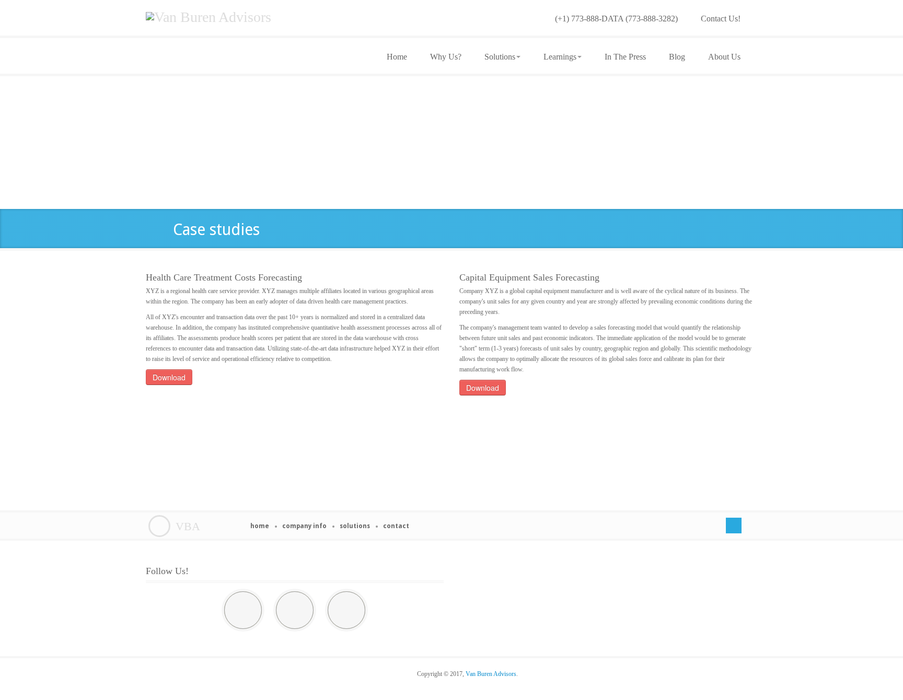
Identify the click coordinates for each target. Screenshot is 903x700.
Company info (304, 526)
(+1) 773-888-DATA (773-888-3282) (616, 18)
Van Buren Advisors (491, 674)
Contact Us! (720, 18)
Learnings (559, 56)
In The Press (625, 56)
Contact (396, 526)
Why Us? (445, 56)
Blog (677, 56)
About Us (724, 56)
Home (397, 56)
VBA (188, 526)
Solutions (499, 56)
